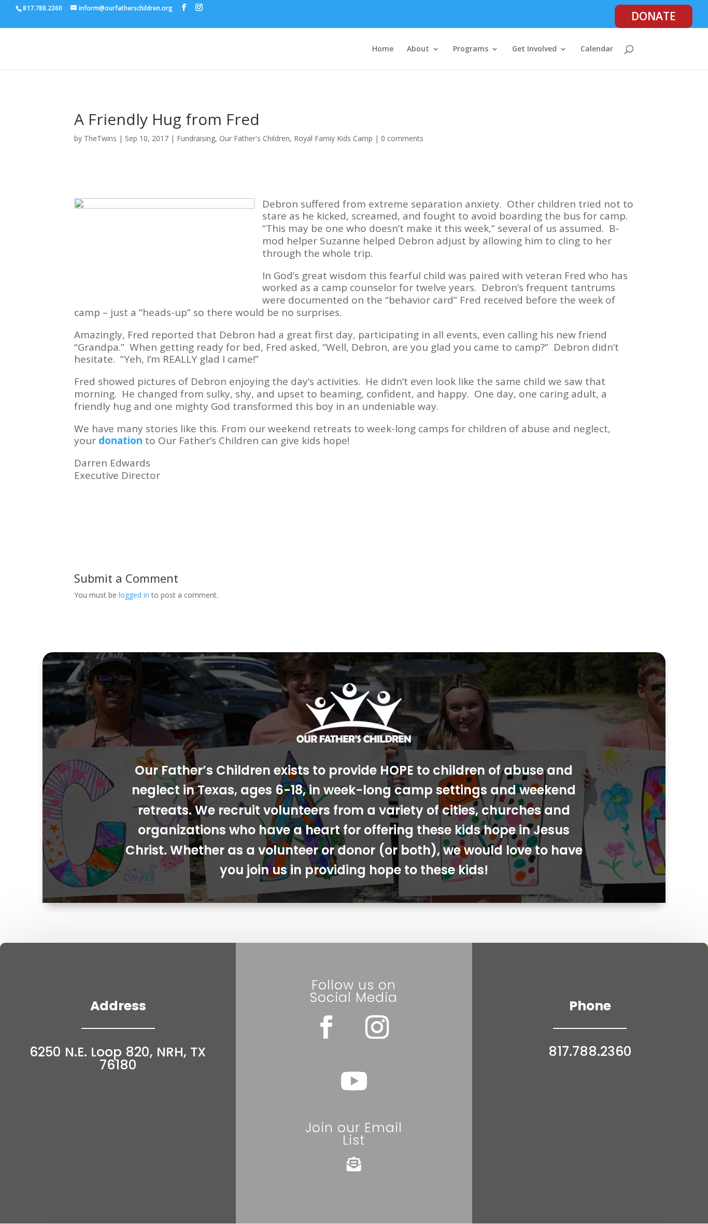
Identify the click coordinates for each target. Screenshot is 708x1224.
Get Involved (534, 49)
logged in (134, 595)
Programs (470, 49)
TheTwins (100, 138)
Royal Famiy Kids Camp (333, 138)
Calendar (596, 49)
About (418, 49)
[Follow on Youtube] (354, 1081)
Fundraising (196, 138)
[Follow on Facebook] (326, 1027)
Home (382, 49)
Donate (653, 16)
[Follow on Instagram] (377, 1027)
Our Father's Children (254, 138)
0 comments (402, 138)
